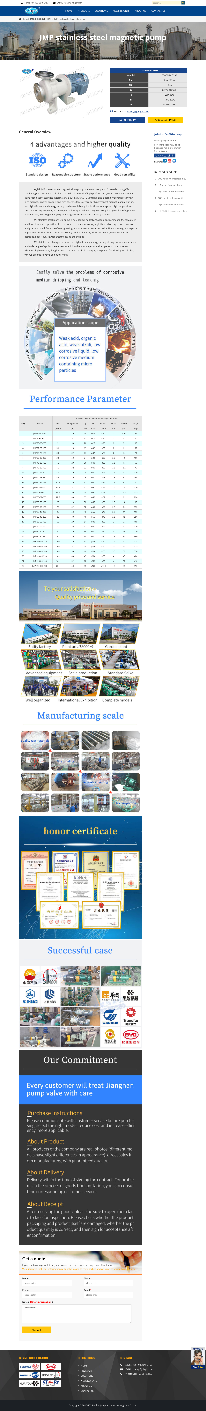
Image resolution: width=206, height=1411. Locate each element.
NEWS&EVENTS (121, 10)
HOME (68, 10)
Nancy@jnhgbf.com (73, 2)
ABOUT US (140, 10)
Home (25, 19)
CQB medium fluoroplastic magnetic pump (178, 198)
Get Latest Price (165, 120)
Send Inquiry (127, 120)
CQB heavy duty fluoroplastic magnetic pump (180, 204)
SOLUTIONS (101, 10)
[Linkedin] (165, 161)
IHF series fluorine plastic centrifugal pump (178, 185)
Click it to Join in (164, 155)
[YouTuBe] (169, 161)
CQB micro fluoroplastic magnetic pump (177, 178)
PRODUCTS (83, 10)
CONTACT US (158, 10)
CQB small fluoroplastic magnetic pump (177, 191)
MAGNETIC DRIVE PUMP (40, 19)
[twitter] (174, 161)
